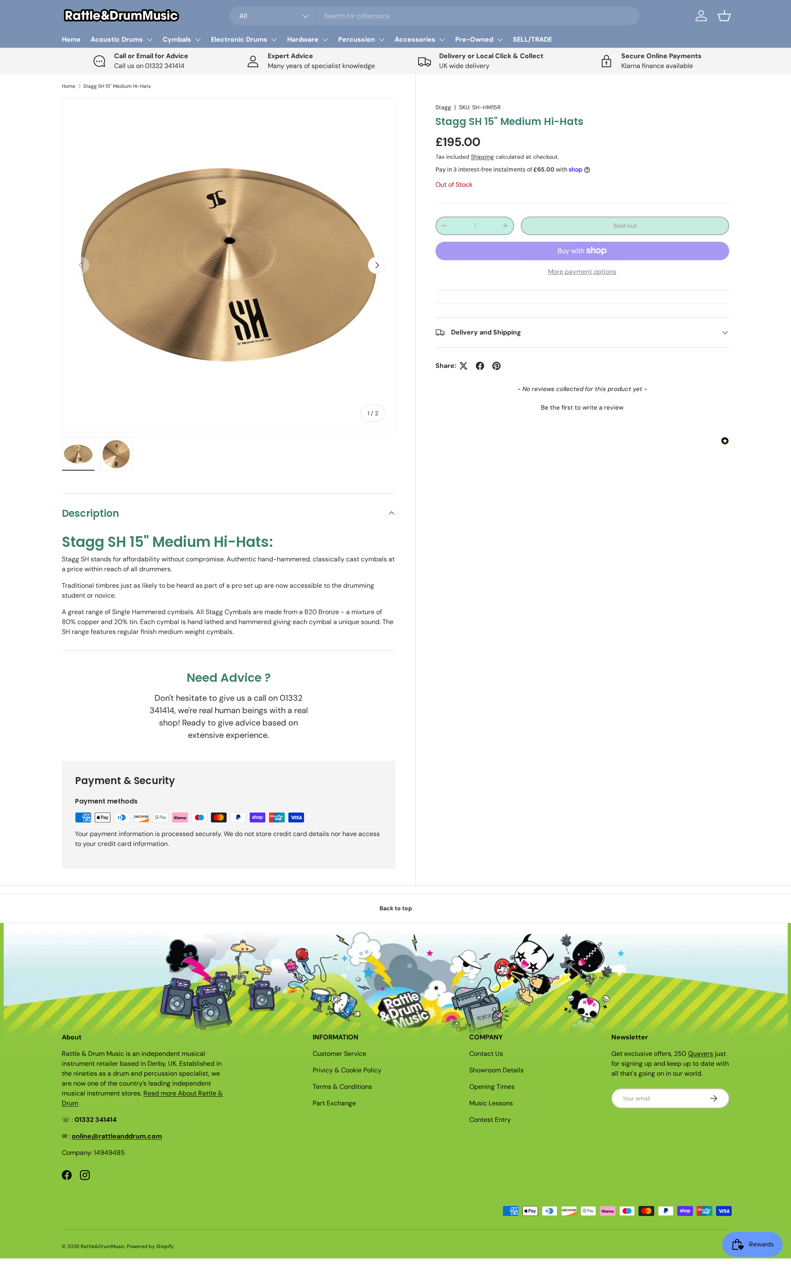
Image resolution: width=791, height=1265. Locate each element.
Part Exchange (334, 1103)
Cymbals (177, 39)
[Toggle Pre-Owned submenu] (500, 40)
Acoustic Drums (117, 39)
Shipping (482, 156)
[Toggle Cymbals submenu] (198, 40)
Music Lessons (491, 1103)
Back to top (395, 908)
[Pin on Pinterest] (496, 366)
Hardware (302, 39)
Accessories (415, 39)
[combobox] (434, 16)
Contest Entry (490, 1119)
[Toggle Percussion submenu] (381, 40)
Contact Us (486, 1053)
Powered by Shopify (150, 1246)
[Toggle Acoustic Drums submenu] (149, 40)
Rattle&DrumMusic (103, 1246)
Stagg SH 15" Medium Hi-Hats (117, 86)
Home (71, 39)
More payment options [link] (582, 271)
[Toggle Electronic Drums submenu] (274, 40)
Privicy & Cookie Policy (347, 1070)
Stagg (443, 107)
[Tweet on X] (463, 366)
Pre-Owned (474, 39)
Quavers (700, 1053)
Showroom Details (496, 1070)
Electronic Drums (239, 39)
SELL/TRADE (532, 39)
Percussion (356, 39)
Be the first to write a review (582, 407)
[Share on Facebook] (480, 366)
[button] (724, 16)
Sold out (625, 225)
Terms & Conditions (342, 1086)
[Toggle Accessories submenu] (442, 40)
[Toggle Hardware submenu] (325, 40)
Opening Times (492, 1086)
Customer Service (339, 1053)
